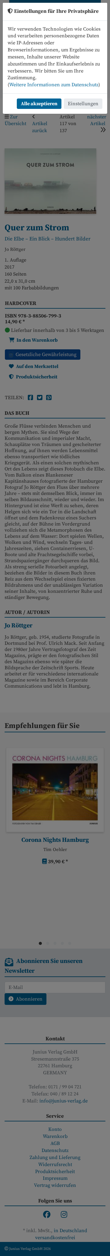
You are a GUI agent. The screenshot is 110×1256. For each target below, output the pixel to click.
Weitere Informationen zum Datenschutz (53, 85)
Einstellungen (83, 104)
